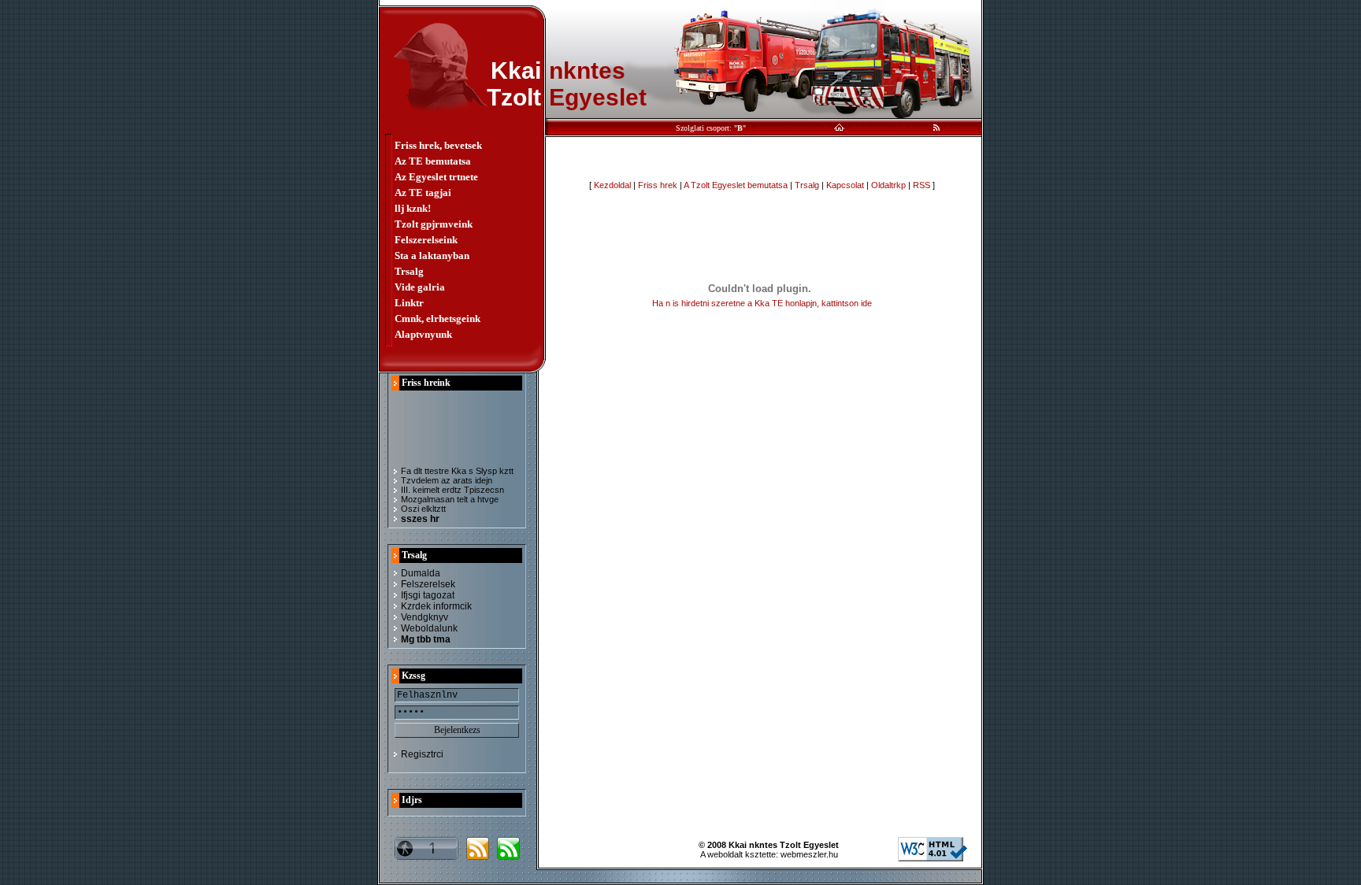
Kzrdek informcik (436, 606)
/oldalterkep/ (868, 128)
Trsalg (409, 271)
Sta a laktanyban (432, 255)
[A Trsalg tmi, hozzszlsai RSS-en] (508, 856)
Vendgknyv (424, 617)
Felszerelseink (426, 240)
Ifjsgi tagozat (427, 595)
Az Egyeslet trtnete (436, 177)
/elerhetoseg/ (909, 128)
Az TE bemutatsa (433, 161)
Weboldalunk (429, 628)
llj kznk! (413, 208)
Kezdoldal (612, 185)
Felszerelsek (428, 584)
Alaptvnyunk (423, 334)
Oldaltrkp (888, 185)
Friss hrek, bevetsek (438, 145)
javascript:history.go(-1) (792, 128)
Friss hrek (657, 185)
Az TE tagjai (423, 192)
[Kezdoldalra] (839, 128)
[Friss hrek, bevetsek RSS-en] (477, 856)
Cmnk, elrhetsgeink (437, 318)
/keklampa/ (961, 128)
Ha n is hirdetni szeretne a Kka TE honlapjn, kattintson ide (762, 303)
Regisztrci (422, 754)
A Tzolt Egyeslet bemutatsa (736, 185)
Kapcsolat (845, 185)
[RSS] (937, 128)
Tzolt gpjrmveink (434, 224)
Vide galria (420, 287)
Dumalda (420, 573)
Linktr (409, 303)
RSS (921, 185)
